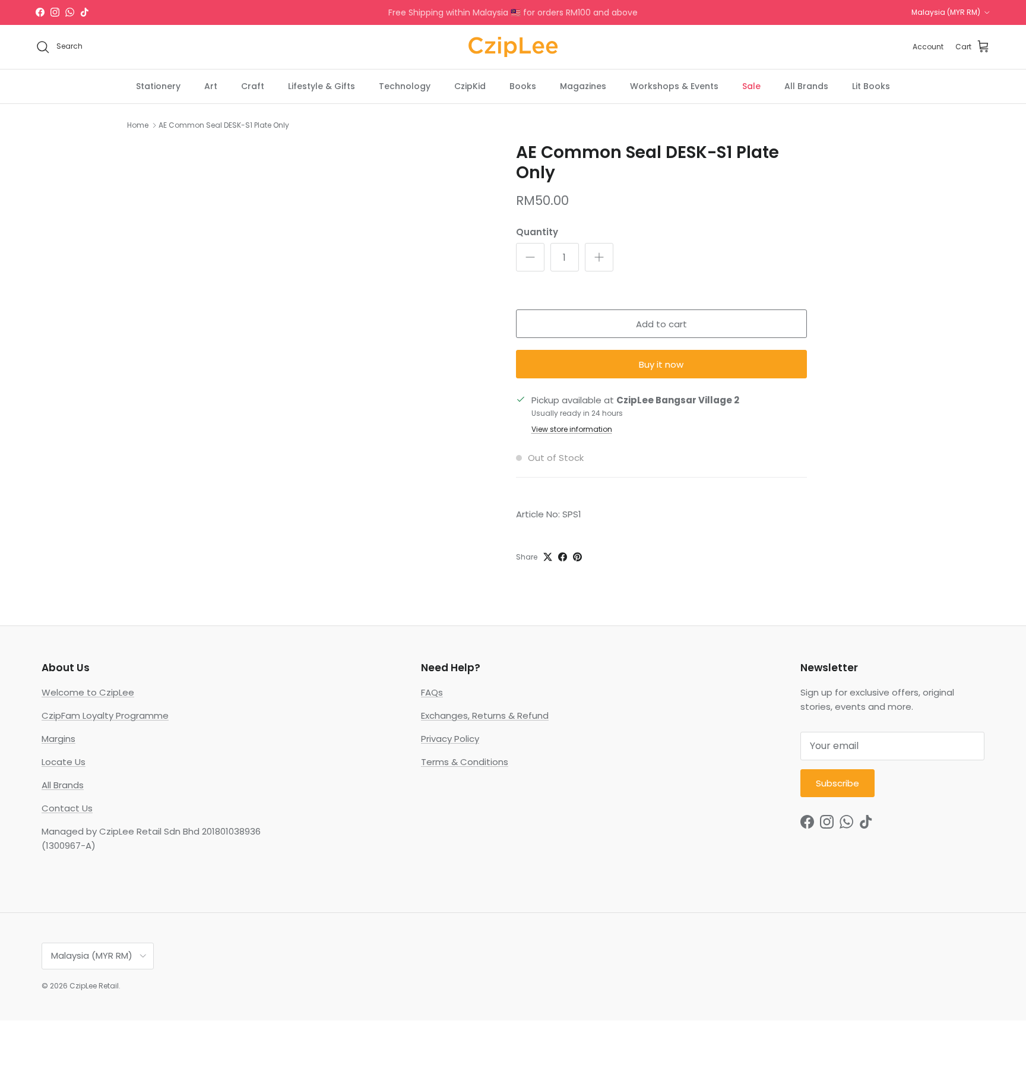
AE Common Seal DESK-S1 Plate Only (224, 125)
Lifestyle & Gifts (321, 85)
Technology (404, 85)
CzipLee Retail (94, 986)
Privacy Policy (450, 738)
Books (522, 85)
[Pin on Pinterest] (577, 556)
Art (210, 85)
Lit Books (871, 85)
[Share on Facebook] (562, 556)
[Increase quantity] (599, 257)
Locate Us (64, 762)
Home (137, 125)
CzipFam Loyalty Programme (105, 715)
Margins (58, 738)
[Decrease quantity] (530, 257)
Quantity (537, 232)
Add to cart (661, 324)
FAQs (432, 692)
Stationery (158, 85)
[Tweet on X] (547, 556)
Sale (751, 85)
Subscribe (837, 783)
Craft (252, 85)
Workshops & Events (674, 85)
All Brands (806, 85)
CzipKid (470, 85)
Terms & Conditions (464, 762)
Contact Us (67, 808)
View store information (571, 429)
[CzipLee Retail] (513, 47)
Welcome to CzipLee (88, 692)
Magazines (583, 85)
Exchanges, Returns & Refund (485, 715)
